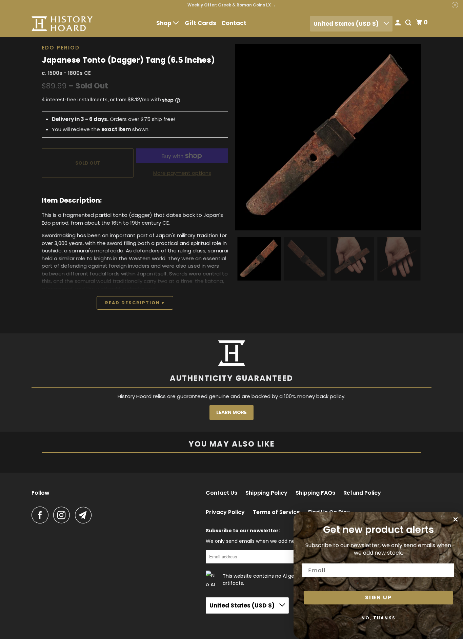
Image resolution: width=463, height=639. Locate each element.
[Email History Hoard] (85, 515)
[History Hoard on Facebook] (42, 515)
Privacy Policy (225, 512)
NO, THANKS (378, 618)
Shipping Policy (266, 493)
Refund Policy (362, 493)
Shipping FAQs (315, 493)
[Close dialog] (455, 519)
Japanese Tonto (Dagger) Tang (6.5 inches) (128, 60)
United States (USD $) (347, 24)
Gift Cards (200, 23)
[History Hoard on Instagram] (63, 515)
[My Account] (398, 23)
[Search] (409, 23)
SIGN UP (378, 597)
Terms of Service (276, 512)
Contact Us (221, 493)
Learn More (231, 412)
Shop (164, 23)
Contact (233, 23)
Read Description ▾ (135, 303)
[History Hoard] (62, 23)
